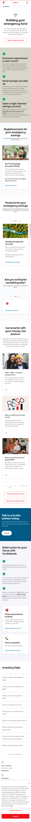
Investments (6, 6)
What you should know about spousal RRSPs (14, 459)
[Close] (29, 783)
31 (20, 486)
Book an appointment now (12, 628)
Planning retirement (12, 310)
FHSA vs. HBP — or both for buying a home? (14, 374)
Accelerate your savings (12, 262)
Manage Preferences (15, 810)
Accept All (15, 816)
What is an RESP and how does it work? (15, 416)
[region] (15, 801)
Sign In (17, 2)
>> (26, 486)
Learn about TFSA (10, 185)
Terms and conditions (15, 754)
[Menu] (27, 2)
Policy (11, 806)
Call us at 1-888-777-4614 (12, 650)
